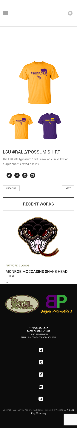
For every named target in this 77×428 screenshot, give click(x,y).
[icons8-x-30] (41, 362)
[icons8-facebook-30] (41, 350)
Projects (17, 38)
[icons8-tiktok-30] (41, 374)
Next (68, 188)
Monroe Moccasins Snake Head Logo (36, 273)
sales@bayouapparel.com (42, 337)
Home (6, 38)
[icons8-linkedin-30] (41, 386)
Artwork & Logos (18, 265)
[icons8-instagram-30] (41, 399)
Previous (11, 188)
